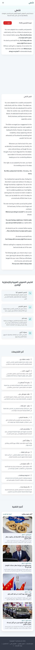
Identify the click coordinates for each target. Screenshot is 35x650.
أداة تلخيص (5, 644)
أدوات (8, 23)
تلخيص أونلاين (21, 644)
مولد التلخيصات (18, 646)
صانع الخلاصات (29, 644)
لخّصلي (31, 3)
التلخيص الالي (13, 644)
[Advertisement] (17, 74)
